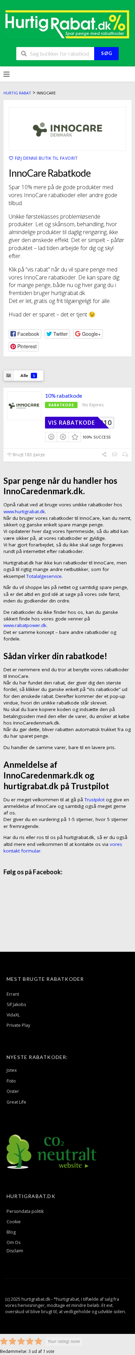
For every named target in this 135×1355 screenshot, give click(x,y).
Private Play (18, 1025)
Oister (13, 1091)
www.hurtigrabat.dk (24, 511)
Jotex (12, 1070)
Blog (11, 1232)
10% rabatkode (63, 395)
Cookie (14, 1222)
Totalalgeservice (44, 576)
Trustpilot (94, 799)
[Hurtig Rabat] (67, 23)
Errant (13, 994)
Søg (106, 53)
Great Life (16, 1102)
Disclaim (15, 1251)
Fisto (11, 1081)
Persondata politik (25, 1211)
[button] (25, 334)
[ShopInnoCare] (67, 129)
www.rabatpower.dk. (25, 625)
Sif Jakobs (16, 1004)
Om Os (13, 1242)
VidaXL (13, 1015)
